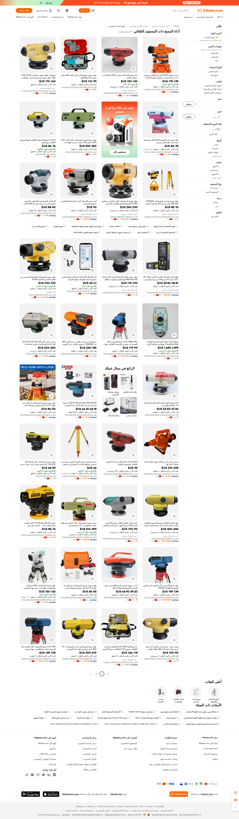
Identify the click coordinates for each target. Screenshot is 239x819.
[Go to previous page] (107, 673)
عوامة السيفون (38, 718)
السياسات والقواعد (169, 769)
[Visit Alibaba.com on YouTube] (32, 774)
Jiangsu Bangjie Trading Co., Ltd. (123, 216)
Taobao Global (131, 806)
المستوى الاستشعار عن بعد (165, 232)
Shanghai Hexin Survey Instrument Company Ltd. (160, 356)
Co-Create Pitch (211, 748)
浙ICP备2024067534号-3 (190, 815)
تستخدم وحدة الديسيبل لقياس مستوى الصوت (201, 724)
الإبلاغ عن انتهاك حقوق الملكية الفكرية (81, 764)
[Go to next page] (90, 673)
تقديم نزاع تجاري (90, 754)
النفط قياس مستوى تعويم (169, 712)
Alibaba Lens (207, 794)
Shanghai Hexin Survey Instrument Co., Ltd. (119, 292)
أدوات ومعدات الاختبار (160, 26)
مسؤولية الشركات (210, 754)
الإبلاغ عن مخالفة (90, 769)
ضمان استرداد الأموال (168, 748)
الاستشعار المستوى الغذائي (111, 712)
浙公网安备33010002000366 (165, 815)
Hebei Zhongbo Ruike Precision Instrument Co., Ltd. (160, 474)
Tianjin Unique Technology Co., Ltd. (41, 353)
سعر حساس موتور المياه (60, 718)
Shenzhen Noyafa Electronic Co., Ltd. (162, 292)
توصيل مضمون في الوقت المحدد (164, 754)
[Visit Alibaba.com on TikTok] (26, 774)
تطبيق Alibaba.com (70, 794)
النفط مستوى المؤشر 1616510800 (85, 232)
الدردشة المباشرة (89, 748)
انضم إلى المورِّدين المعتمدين (44, 759)
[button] (93, 10)
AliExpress (80, 806)
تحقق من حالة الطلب (47, 754)
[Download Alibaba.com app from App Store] (51, 794)
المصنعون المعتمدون (129, 743)
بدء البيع (53, 748)
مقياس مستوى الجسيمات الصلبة (55, 712)
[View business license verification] (144, 814)
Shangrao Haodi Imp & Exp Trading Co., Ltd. (79, 216)
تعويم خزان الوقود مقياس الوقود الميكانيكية (86, 226)
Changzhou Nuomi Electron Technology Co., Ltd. (38, 213)
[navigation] (202, 350)
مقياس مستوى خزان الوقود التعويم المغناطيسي (200, 718)
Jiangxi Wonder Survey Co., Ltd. (42, 294)
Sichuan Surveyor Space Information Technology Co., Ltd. (160, 89)
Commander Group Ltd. (45, 154)
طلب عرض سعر (130, 748)
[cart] (58, 11)
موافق (189, 104)
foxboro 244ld (114, 226)
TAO (141, 806)
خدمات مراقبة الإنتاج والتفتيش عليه (163, 764)
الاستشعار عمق (142, 232)
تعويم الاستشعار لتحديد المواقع (164, 226)
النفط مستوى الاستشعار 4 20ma (146, 718)
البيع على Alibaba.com (47, 743)
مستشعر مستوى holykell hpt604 (141, 712)
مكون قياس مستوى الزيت (137, 226)
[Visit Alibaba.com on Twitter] (43, 774)
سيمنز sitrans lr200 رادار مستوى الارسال (112, 718)
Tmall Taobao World (106, 806)
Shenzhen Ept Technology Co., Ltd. (82, 291)
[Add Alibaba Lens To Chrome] (179, 794)
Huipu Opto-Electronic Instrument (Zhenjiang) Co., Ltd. (79, 87)
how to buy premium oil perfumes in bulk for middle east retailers (130, 724)
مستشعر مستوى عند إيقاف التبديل (117, 232)
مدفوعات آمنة (171, 743)
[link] (235, 792)
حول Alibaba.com (210, 737)
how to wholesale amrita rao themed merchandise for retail (73, 724)
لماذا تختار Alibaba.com (208, 743)
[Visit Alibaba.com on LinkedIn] (49, 774)
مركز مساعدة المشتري (87, 743)
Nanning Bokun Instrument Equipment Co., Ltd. (160, 216)
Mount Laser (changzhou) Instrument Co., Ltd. (38, 91)
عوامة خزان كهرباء (83, 718)
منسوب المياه (171, 718)
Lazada (120, 806)
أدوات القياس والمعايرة (138, 26)
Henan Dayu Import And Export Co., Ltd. (161, 152)
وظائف (215, 759)
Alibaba (176, 26)
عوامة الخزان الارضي (170, 724)
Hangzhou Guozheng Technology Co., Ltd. (79, 353)
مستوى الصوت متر (38, 226)
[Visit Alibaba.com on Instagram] (38, 774)
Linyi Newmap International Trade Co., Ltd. (38, 415)
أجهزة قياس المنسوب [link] (116, 26)
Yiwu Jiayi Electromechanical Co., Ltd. (80, 415)
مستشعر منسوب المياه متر (84, 712)
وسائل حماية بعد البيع (169, 759)
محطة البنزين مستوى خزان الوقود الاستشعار (201, 712)
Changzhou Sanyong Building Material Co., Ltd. (119, 93)
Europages (159, 806)
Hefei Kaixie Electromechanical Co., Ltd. (161, 415)
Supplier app (116, 794)
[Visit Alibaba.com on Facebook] (54, 774)
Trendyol (149, 806)
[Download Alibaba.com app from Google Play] (30, 794)
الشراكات (52, 764)
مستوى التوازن (58, 226)
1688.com (91, 806)
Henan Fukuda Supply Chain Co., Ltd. (81, 152)
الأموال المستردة (90, 759)
